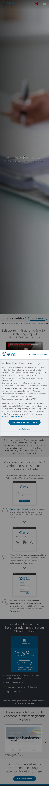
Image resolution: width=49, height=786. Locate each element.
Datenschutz (28, 434)
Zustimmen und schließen (37, 354)
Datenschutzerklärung (11, 416)
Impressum (20, 434)
